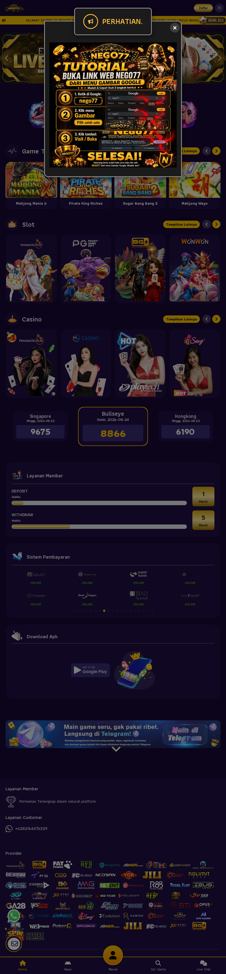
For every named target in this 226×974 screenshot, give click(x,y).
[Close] (175, 28)
